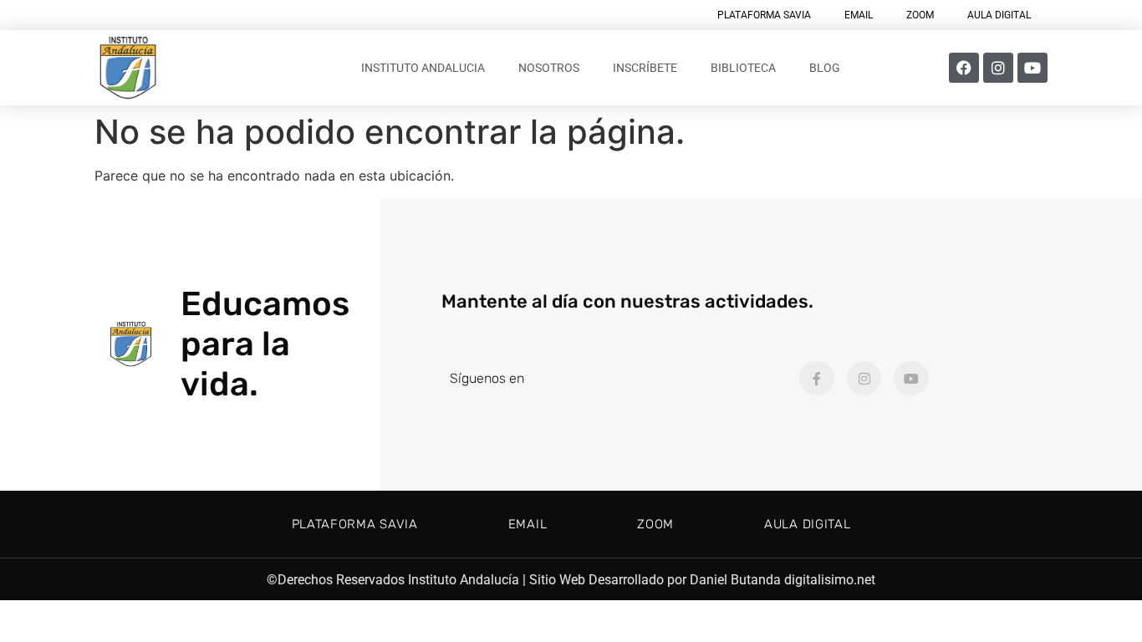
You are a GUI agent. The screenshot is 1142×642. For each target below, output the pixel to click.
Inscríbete (645, 67)
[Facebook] (964, 68)
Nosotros (548, 67)
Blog (824, 67)
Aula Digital (999, 15)
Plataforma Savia (764, 15)
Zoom (920, 15)
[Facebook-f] (816, 378)
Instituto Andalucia (423, 67)
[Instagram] (998, 68)
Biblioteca (743, 67)
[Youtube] (1032, 68)
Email (858, 15)
